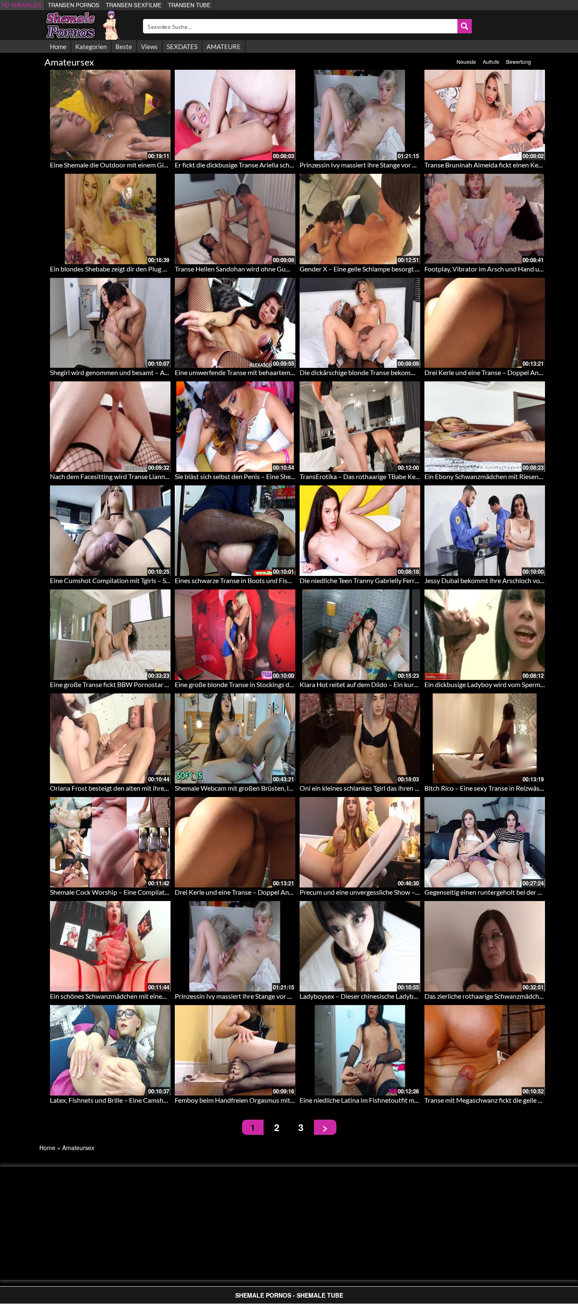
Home (58, 46)
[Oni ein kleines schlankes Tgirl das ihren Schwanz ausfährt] (360, 738)
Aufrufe (491, 61)
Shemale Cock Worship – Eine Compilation (112, 892)
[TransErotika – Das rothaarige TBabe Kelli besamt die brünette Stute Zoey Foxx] (360, 426)
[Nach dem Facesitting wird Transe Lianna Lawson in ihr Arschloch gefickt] (110, 426)
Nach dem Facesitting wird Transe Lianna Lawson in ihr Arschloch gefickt (154, 476)
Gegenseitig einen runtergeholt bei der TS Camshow (499, 892)
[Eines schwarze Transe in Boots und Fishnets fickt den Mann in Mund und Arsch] (235, 530)
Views (149, 46)
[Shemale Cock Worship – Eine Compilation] (110, 842)
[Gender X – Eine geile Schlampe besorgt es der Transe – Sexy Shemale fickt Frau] (360, 219)
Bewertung (518, 61)
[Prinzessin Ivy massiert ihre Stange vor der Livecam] (360, 115)
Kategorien (91, 46)
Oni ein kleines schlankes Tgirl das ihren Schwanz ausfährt (383, 788)
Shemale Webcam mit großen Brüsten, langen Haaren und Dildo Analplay (280, 788)
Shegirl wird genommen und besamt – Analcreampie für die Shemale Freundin (162, 372)
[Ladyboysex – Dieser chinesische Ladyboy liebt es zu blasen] (360, 946)
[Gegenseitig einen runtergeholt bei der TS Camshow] (484, 842)
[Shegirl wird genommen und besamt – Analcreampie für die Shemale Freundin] (110, 323)
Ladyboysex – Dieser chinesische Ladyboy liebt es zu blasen (385, 996)
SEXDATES (182, 46)
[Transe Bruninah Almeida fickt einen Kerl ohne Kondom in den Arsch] (484, 115)
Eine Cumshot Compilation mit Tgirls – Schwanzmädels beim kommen (150, 580)
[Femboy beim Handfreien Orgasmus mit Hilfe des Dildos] (235, 1050)
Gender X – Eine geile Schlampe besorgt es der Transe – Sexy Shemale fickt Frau (414, 269)
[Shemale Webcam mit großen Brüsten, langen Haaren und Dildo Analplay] (235, 738)
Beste (124, 46)
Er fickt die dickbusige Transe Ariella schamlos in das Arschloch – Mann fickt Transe (294, 165)
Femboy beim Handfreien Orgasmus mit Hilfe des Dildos (256, 1100)
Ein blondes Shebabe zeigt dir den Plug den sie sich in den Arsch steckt (151, 269)
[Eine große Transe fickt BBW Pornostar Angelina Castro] (110, 634)
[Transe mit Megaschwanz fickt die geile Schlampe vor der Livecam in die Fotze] (484, 1050)
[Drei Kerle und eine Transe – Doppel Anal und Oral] (484, 323)
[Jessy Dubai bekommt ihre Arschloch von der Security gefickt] (484, 530)
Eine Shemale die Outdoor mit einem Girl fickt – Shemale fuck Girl (144, 165)
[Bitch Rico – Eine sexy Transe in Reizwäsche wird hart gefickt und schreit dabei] (484, 738)
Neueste (466, 61)
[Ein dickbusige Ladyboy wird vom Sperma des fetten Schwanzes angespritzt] (484, 634)
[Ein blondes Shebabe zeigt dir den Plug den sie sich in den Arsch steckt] (110, 219)
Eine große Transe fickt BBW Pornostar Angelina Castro (131, 684)
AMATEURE (223, 46)
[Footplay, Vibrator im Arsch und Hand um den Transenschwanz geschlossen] (484, 219)
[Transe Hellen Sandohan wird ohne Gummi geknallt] (235, 219)
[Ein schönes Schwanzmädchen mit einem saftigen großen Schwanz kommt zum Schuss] (110, 946)
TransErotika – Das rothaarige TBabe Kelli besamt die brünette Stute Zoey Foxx (414, 476)
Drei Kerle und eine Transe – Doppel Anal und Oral (497, 372)
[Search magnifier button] (464, 26)
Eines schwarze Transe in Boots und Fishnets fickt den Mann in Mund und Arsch (290, 580)
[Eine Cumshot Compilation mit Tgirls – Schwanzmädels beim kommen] (110, 530)
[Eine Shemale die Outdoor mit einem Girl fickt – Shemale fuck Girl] (110, 115)
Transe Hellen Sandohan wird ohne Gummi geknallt (249, 269)
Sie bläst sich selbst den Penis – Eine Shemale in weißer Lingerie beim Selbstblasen (293, 476)
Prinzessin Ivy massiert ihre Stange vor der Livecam (373, 165)
